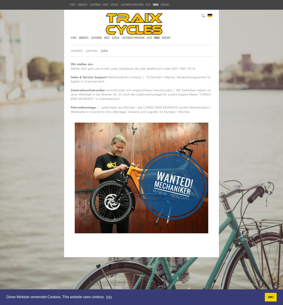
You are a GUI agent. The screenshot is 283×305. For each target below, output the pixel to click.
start (73, 4)
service (115, 4)
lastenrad (95, 4)
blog (148, 4)
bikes (106, 4)
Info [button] (109, 297)
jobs (104, 51)
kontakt (165, 4)
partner (92, 51)
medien (77, 51)
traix (156, 4)
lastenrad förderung (132, 4)
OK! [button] (271, 297)
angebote (83, 4)
